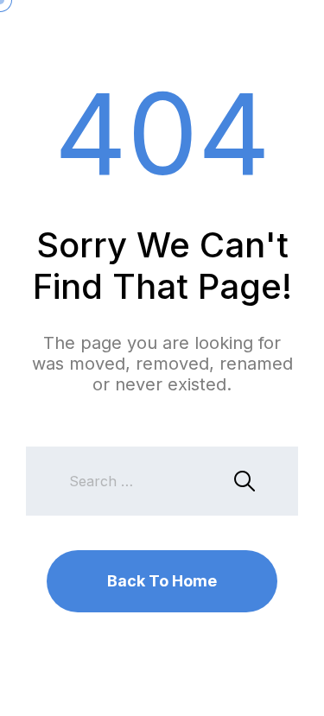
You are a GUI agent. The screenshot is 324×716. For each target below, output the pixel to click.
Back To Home (162, 581)
